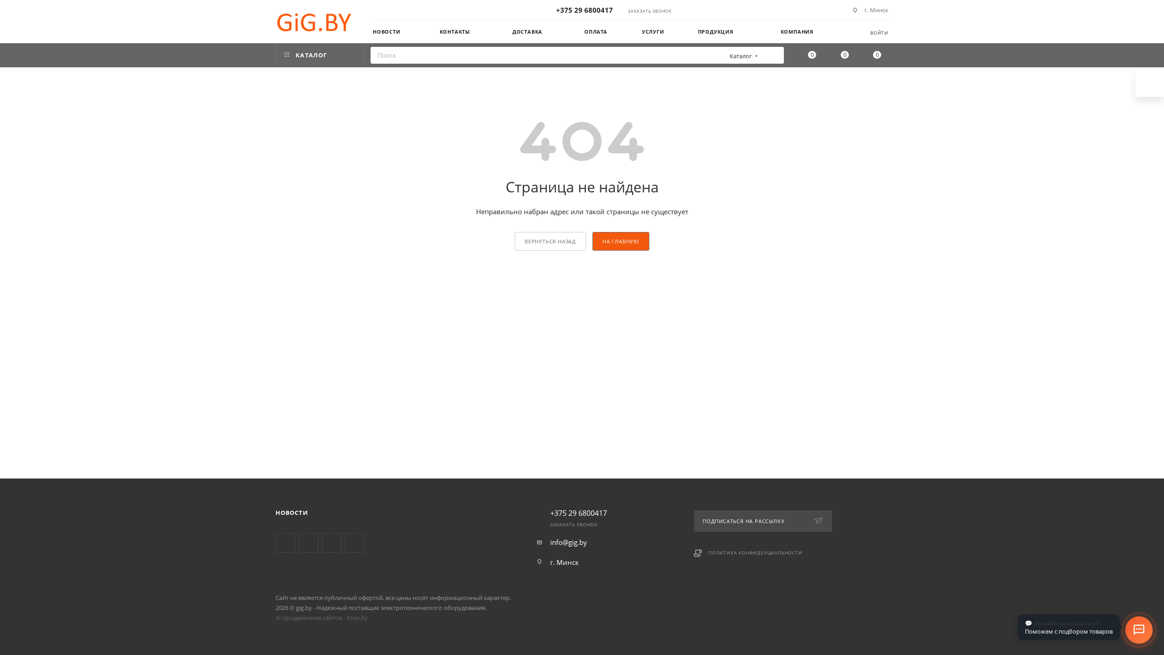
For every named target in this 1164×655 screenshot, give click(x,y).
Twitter (285, 543)
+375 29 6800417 (584, 10)
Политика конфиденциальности (755, 552)
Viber (331, 543)
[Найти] (774, 55)
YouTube (308, 543)
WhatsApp (355, 543)
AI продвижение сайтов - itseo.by (322, 618)
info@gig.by (568, 542)
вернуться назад (550, 241)
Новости (292, 513)
